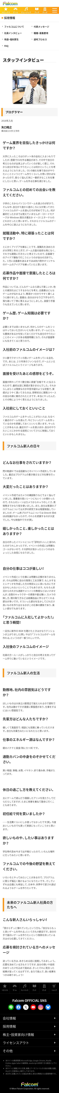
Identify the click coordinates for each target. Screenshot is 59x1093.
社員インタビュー (13, 33)
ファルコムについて (14, 26)
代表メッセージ (41, 26)
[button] (54, 10)
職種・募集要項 (41, 33)
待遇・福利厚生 (11, 39)
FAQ (6, 45)
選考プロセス (40, 39)
